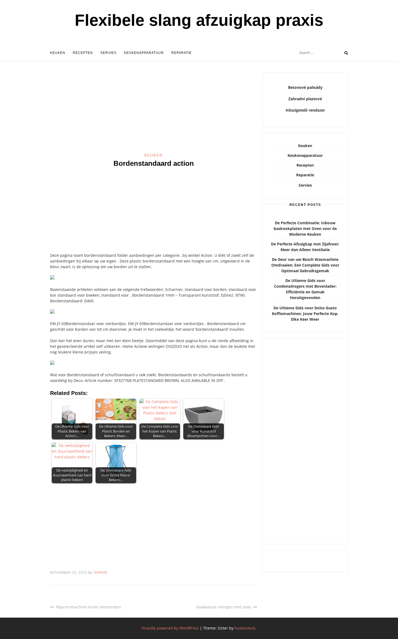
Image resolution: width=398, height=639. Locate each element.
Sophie (100, 573)
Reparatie (181, 53)
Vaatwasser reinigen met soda (223, 606)
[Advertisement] (153, 112)
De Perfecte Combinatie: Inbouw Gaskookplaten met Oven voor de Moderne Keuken (305, 228)
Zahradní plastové (305, 98)
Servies (108, 53)
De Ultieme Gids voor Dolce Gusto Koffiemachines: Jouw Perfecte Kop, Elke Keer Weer (305, 313)
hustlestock (244, 628)
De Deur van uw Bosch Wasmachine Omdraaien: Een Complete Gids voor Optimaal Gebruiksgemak (305, 265)
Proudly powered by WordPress (170, 628)
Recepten (83, 53)
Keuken (57, 53)
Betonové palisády (305, 87)
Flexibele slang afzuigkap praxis (199, 20)
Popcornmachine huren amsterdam (88, 606)
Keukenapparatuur (144, 53)
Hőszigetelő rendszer (305, 110)
